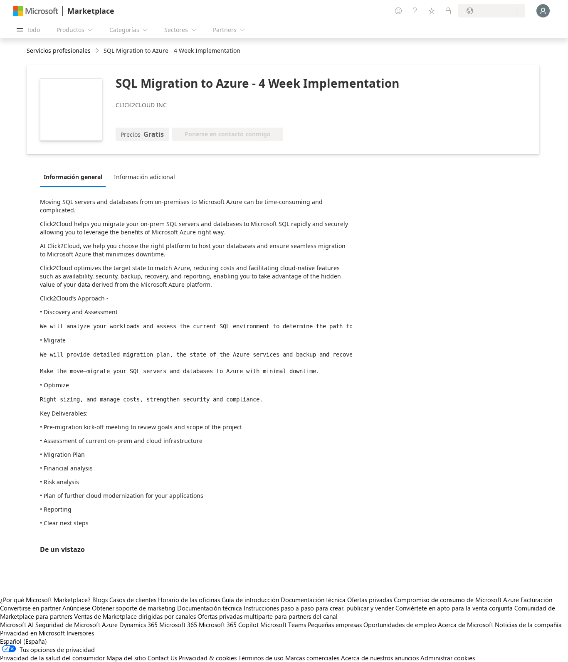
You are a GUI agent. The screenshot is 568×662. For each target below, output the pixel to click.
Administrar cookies (447, 658)
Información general (73, 177)
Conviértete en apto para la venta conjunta (454, 608)
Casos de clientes (132, 600)
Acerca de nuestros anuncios (380, 658)
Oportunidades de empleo (399, 624)
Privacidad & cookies (208, 658)
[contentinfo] (98, 51)
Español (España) (23, 641)
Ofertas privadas (369, 600)
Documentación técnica (313, 600)
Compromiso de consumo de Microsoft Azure (457, 600)
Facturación (536, 600)
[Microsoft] (35, 11)
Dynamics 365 (138, 624)
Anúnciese (76, 608)
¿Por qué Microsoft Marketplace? (45, 600)
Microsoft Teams (283, 624)
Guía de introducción (250, 600)
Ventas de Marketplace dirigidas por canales (135, 616)
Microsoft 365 (178, 624)
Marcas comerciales (312, 658)
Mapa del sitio (126, 658)
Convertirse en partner (30, 608)
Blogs (100, 600)
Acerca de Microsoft (465, 624)
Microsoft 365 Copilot (229, 624)
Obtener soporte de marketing (133, 608)
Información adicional (144, 177)
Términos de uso (261, 658)
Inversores (80, 633)
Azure (110, 624)
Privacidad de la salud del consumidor (52, 658)
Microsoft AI (17, 624)
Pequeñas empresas (335, 624)
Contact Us (162, 658)
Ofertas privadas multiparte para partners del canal (268, 616)
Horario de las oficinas (189, 600)
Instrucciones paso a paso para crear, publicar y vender (319, 608)
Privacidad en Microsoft (32, 633)
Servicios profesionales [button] (59, 50)
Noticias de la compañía (528, 624)
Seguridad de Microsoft (67, 624)
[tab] (75, 176)
